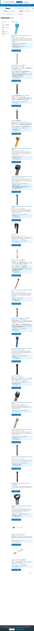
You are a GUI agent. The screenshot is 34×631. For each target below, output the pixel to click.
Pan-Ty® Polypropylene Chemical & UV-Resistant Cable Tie (22, 176)
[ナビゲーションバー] (1, 8)
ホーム (2, 14)
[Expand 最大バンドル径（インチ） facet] (1, 27)
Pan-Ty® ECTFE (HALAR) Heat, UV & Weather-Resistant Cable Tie (22, 290)
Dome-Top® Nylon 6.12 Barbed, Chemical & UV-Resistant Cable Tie (21, 506)
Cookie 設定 (12, 629)
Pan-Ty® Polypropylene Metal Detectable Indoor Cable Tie (22, 348)
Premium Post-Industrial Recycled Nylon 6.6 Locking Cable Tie (22, 457)
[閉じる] (33, 627)
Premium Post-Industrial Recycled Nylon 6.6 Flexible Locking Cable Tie (21, 484)
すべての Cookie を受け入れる (20, 629)
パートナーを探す (11, 4)
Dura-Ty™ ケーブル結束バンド (16, 375)
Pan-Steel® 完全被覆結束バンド (17, 120)
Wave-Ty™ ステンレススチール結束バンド (18, 259)
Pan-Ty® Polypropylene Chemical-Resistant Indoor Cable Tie (22, 429)
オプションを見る (16, 50)
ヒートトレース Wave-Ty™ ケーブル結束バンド (19, 559)
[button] (32, 572)
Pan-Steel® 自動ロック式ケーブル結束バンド (19, 65)
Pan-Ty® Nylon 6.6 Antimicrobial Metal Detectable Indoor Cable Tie (22, 207)
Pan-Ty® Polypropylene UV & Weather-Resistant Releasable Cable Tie (22, 403)
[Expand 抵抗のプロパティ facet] (1, 31)
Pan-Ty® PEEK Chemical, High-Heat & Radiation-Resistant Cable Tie (22, 149)
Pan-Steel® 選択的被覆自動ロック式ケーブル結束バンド (21, 95)
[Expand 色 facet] (1, 23)
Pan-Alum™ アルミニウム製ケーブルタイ (18, 534)
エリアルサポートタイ (15, 234)
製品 (5, 14)
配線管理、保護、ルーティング (12, 14)
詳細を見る (16, 491)
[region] (17, 628)
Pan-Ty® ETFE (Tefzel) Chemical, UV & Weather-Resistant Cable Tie (21, 36)
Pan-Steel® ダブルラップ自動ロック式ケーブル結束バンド (21, 318)
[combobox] (21, 8)
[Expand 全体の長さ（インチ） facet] (1, 33)
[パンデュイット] (8, 8)
